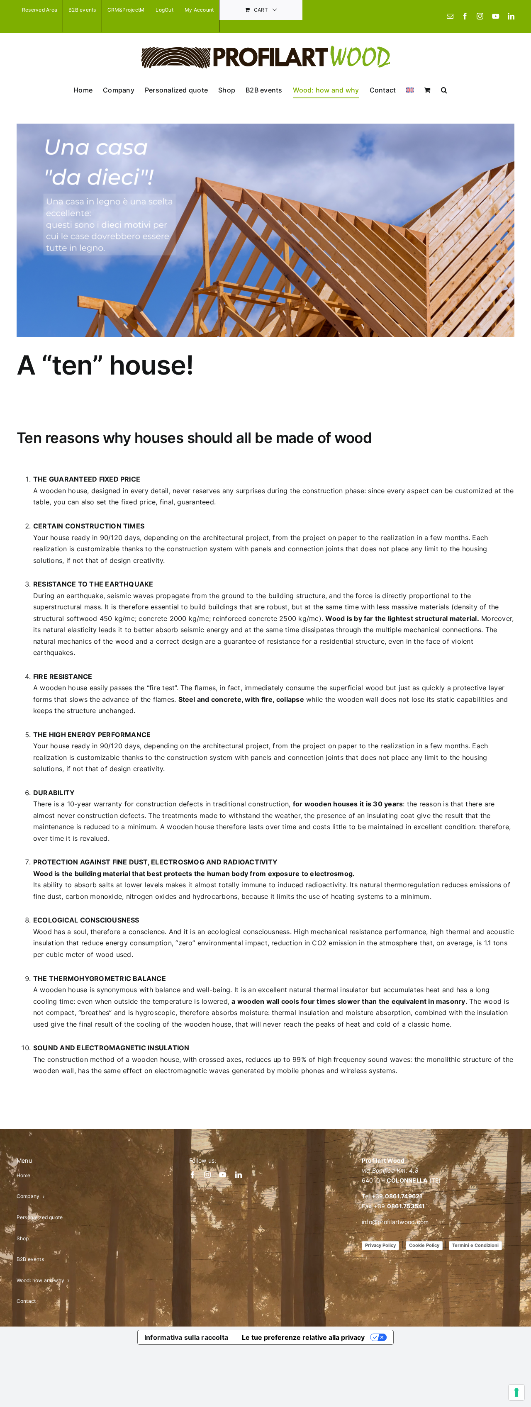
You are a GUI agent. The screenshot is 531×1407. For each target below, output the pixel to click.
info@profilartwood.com (395, 1221)
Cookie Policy (424, 1245)
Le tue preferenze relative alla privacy (303, 1337)
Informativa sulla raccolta (186, 1337)
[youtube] (223, 1174)
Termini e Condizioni (475, 1245)
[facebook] (192, 1174)
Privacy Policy (380, 1245)
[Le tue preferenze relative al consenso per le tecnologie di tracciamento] (516, 1392)
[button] (444, 90)
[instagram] (207, 1174)
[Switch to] (410, 90)
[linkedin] (238, 1174)
